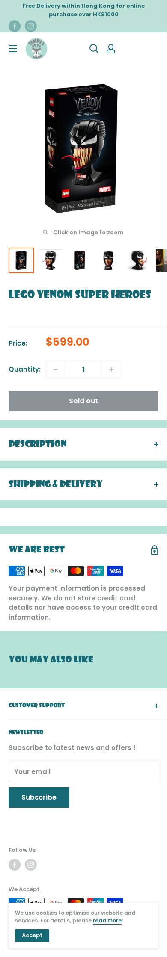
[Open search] (94, 48)
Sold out (83, 401)
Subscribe (39, 797)
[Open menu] (13, 48)
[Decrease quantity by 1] (55, 369)
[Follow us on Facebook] (15, 26)
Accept (32, 935)
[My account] (111, 48)
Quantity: (25, 369)
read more (107, 920)
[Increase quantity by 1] (111, 369)
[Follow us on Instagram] (31, 26)
